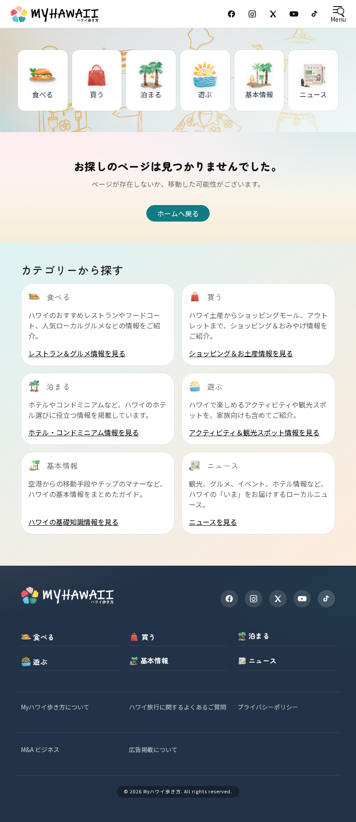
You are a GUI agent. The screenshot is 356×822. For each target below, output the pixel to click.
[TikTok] (314, 14)
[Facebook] (231, 14)
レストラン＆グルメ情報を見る (76, 353)
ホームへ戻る (178, 213)
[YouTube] (294, 14)
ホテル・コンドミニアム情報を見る (83, 432)
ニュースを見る (213, 522)
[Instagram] (252, 14)
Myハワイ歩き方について (55, 707)
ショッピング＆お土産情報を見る (241, 353)
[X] (278, 598)
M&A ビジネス (40, 749)
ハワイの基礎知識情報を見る (73, 522)
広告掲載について (153, 749)
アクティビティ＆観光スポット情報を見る (254, 432)
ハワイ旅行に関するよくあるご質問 (177, 707)
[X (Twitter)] (273, 14)
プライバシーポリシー (267, 707)
